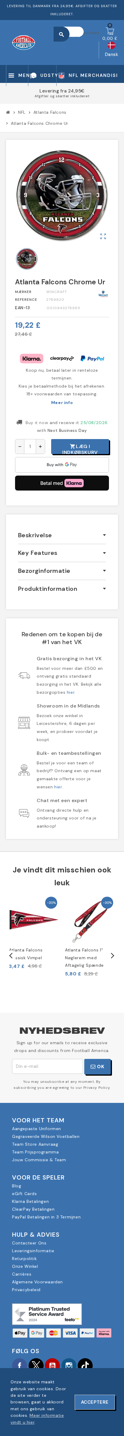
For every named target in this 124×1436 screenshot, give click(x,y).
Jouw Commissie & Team (39, 1159)
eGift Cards (24, 1193)
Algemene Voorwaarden (37, 1282)
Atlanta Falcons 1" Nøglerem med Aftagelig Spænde (84, 957)
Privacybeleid (26, 1289)
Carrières (21, 1274)
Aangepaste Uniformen (36, 1128)
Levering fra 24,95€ (62, 91)
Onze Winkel (25, 1266)
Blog (16, 1185)
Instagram (68, 1365)
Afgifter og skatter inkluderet (62, 96)
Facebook (19, 1365)
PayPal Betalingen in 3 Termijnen (46, 1217)
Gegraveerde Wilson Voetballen (45, 1136)
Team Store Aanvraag (35, 1144)
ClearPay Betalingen (33, 1209)
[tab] (62, 535)
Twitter (36, 1365)
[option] (34, 932)
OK (100, 1066)
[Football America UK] (23, 42)
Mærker (23, 291)
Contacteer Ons (29, 1243)
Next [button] (112, 956)
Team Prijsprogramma (35, 1152)
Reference (26, 299)
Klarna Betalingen (30, 1201)
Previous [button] (11, 956)
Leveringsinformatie (33, 1250)
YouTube (52, 1365)
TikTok (85, 1365)
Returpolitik (24, 1258)
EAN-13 (22, 307)
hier (70, 692)
